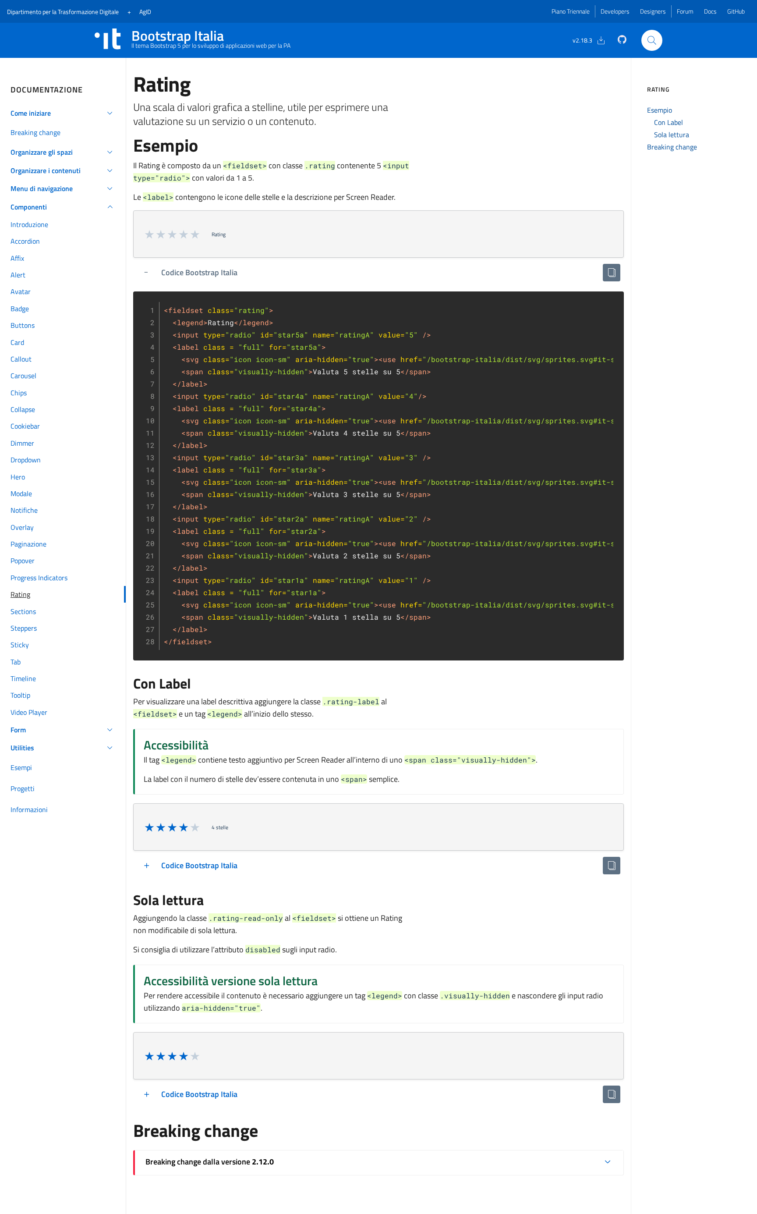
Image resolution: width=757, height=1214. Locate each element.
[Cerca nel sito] (651, 40)
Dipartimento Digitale (63, 11)
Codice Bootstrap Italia (199, 272)
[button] (63, 113)
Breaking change (672, 147)
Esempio (659, 110)
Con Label (668, 122)
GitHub (736, 11)
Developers (615, 11)
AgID (145, 11)
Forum (685, 11)
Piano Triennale (571, 11)
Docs (710, 11)
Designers (653, 11)
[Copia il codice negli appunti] (611, 272)
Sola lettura (671, 134)
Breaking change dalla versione (209, 1162)
